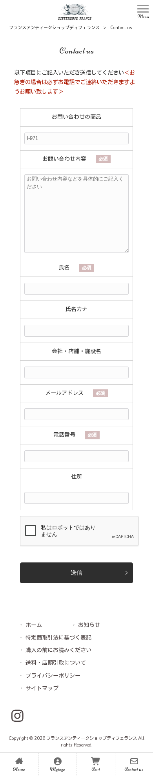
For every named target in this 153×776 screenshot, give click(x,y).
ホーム (34, 625)
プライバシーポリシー (53, 676)
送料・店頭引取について (56, 663)
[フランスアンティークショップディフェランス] (74, 11)
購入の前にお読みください (58, 650)
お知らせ (89, 625)
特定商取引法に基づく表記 (58, 637)
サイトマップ (42, 688)
